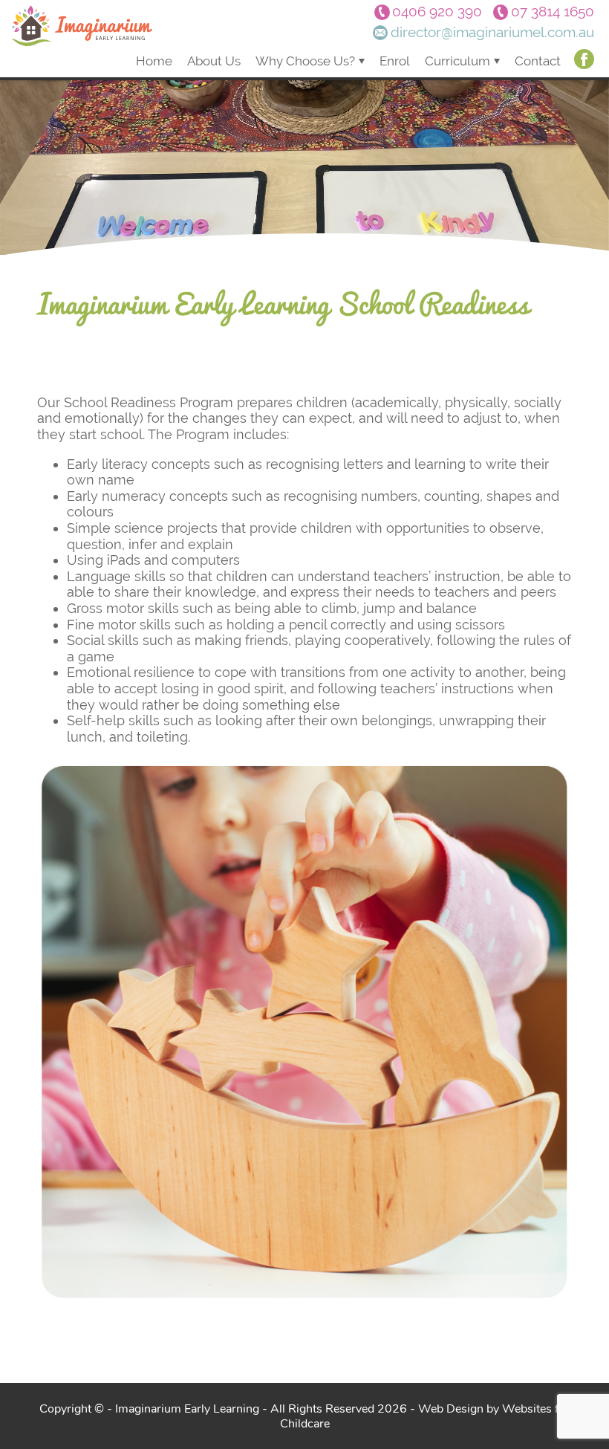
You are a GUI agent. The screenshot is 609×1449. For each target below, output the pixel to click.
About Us (214, 61)
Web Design (450, 1408)
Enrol (395, 61)
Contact (538, 61)
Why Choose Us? (305, 61)
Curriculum (457, 61)
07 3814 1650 (552, 11)
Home (154, 61)
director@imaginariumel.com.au (492, 32)
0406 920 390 (437, 11)
